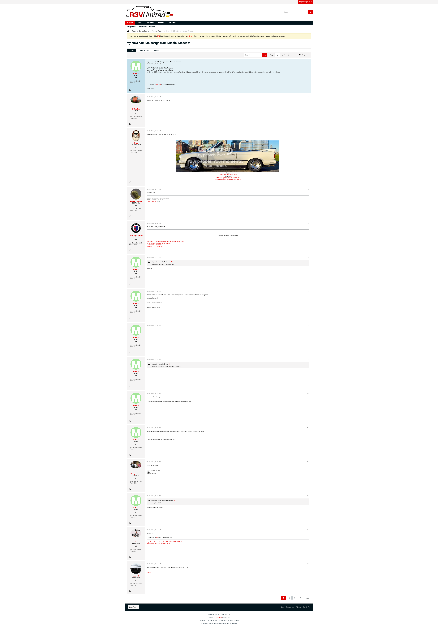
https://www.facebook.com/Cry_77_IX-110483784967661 (164, 542)
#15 (308, 564)
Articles (150, 23)
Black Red (132, 607)
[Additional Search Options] (307, 12)
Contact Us (290, 607)
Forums (130, 23)
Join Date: (133, 81)
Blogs (140, 23)
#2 (308, 97)
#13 (308, 496)
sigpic (149, 572)
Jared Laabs (154, 201)
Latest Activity (144, 50)
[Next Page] (292, 55)
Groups (161, 23)
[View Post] (172, 262)
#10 (308, 393)
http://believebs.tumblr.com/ (228, 174)
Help (282, 607)
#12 (308, 462)
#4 (308, 189)
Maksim (158, 84)
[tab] (131, 50)
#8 (308, 325)
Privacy (298, 607)
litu (157, 537)
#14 (308, 530)
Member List (143, 27)
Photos (156, 50)
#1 (308, 61)
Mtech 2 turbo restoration (154, 245)
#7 (308, 291)
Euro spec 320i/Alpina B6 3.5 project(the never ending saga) (165, 241)
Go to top (306, 607)
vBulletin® (218, 617)
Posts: (131, 82)
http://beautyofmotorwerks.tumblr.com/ (228, 178)
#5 (308, 223)
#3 (308, 131)
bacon (149, 201)
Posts (132, 50)
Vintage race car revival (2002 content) (159, 243)
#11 (308, 428)
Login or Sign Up (304, 2)
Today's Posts (131, 27)
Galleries (172, 23)
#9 (308, 359)
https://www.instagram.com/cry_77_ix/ (158, 543)
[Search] (310, 12)
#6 (308, 257)
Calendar (152, 27)
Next (307, 598)
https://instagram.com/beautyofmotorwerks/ (228, 179)
